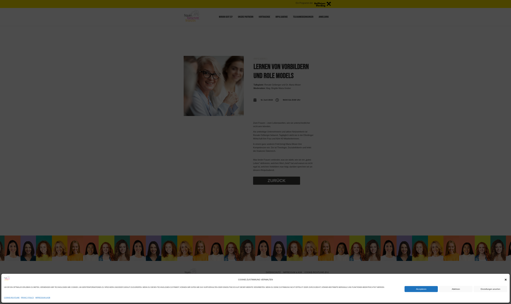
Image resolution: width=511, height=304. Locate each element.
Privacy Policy (27, 298)
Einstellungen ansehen (490, 289)
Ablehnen (456, 289)
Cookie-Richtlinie (12, 298)
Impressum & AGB (42, 298)
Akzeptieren (421, 289)
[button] (505, 279)
